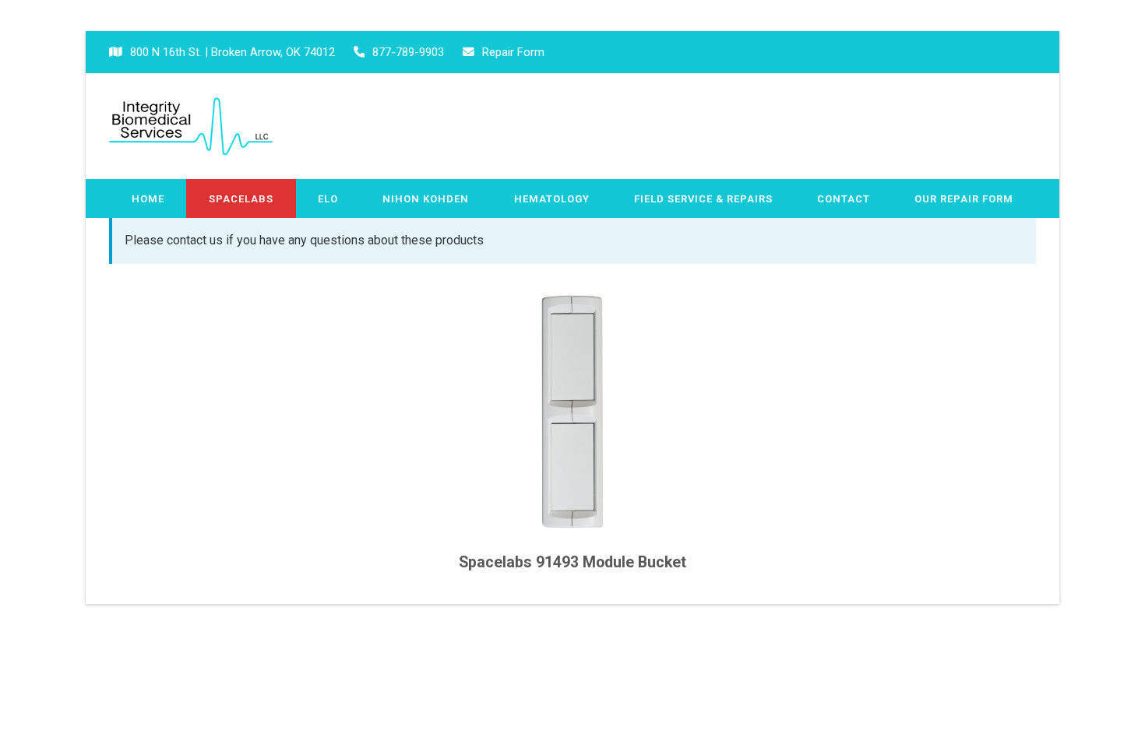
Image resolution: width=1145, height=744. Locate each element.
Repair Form (513, 52)
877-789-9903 (408, 52)
